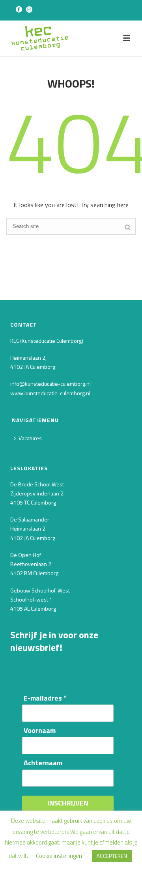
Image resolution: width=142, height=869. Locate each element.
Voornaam (40, 730)
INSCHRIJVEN (67, 803)
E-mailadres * (45, 698)
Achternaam (43, 763)
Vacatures (30, 438)
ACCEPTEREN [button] (112, 856)
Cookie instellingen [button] (59, 855)
